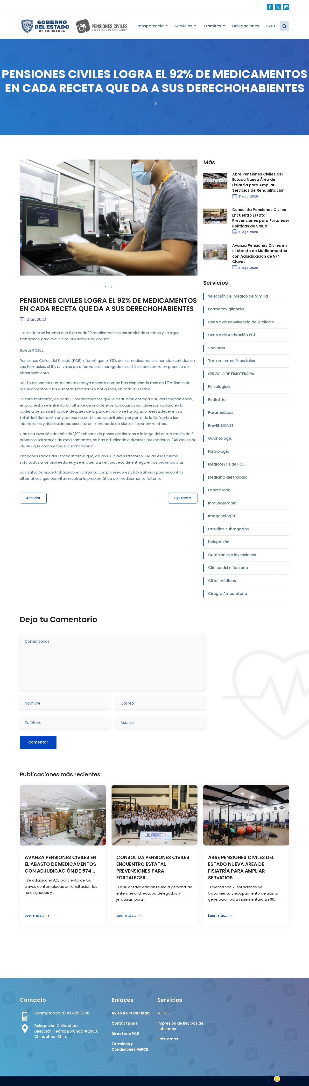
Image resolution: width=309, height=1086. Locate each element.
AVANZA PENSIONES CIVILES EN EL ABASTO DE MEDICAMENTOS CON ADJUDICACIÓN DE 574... (60, 864)
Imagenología (221, 515)
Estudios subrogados (228, 529)
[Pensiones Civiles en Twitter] (278, 7)
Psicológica (219, 386)
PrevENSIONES (220, 425)
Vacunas (216, 347)
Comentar (38, 742)
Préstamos (167, 1039)
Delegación (218, 541)
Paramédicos (220, 412)
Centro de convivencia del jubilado (241, 322)
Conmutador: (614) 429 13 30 (61, 1013)
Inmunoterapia (222, 503)
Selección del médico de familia (238, 296)
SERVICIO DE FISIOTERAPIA (231, 373)
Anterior (33, 497)
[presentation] (105, 287)
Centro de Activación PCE (232, 334)
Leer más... (35, 915)
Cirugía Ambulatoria (227, 593)
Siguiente (182, 497)
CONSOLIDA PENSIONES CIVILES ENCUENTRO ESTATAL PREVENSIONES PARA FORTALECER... (152, 867)
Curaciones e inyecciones (232, 554)
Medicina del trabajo (227, 477)
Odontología (220, 438)
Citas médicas (222, 580)
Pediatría (217, 399)
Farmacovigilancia (226, 309)
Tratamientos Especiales (231, 360)
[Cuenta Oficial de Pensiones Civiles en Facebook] (270, 7)
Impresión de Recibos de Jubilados (180, 1026)
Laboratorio (219, 490)
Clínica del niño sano (228, 567)
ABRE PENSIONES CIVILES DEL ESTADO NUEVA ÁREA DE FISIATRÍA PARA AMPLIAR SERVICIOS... (241, 867)
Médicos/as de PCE (226, 464)
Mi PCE (163, 1013)
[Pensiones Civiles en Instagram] (286, 7)
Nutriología (219, 451)
